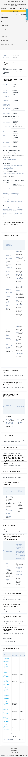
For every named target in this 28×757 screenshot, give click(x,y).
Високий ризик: (4, 40)
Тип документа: (4, 25)
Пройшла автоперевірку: (6, 48)
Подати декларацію (14, 11)
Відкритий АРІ (12, 8)
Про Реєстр (3, 8)
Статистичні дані (22, 8)
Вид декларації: (4, 17)
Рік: (2, 21)
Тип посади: (3, 29)
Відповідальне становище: (7, 44)
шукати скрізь (24, 14)
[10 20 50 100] (13, 734)
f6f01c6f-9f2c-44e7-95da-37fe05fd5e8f (6, 660)
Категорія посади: (5, 32)
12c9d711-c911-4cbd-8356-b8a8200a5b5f (6, 697)
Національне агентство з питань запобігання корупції (15, 755)
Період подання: (4, 36)
